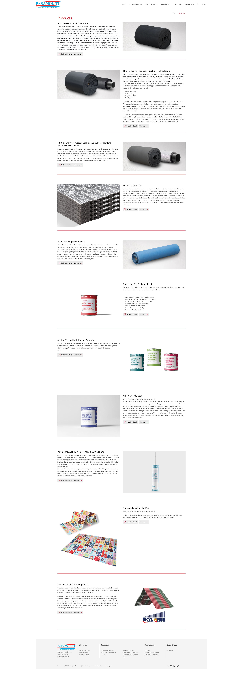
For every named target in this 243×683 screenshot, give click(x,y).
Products (125, 4)
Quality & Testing (151, 4)
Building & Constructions (152, 652)
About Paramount (84, 650)
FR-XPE (103, 654)
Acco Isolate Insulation (107, 650)
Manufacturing (166, 4)
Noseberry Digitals (107, 666)
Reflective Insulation (128, 650)
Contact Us (201, 4)
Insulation (147, 650)
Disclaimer (60, 666)
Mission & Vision (83, 652)
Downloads (189, 4)
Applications (137, 4)
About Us (178, 4)
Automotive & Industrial (151, 654)
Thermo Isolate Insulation (108, 652)
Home (174, 13)
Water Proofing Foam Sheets (131, 652)
